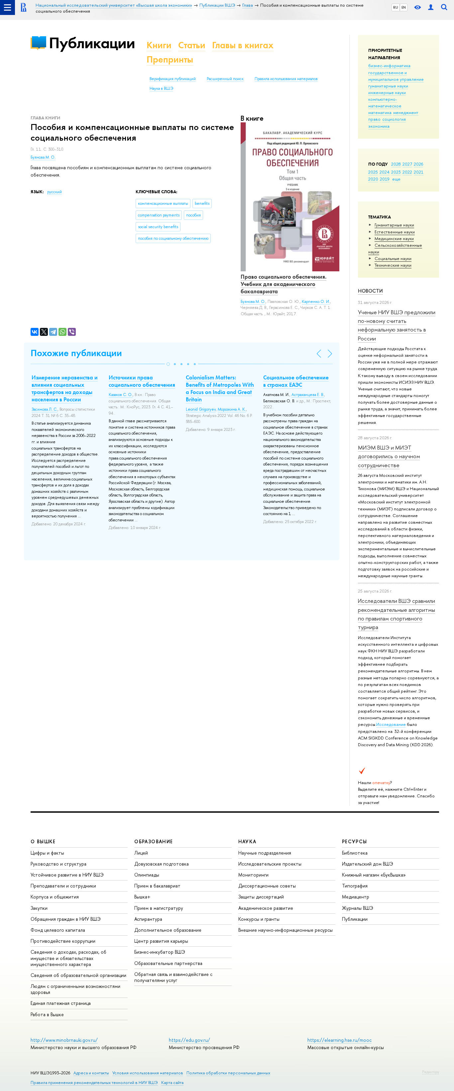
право (374, 119)
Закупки (39, 908)
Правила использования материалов (286, 78)
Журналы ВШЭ (357, 908)
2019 (385, 179)
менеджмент (405, 112)
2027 (407, 164)
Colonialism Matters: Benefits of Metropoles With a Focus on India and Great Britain (220, 388)
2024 (385, 172)
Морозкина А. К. (232, 409)
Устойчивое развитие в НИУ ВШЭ (67, 875)
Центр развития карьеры (161, 941)
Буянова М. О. (43, 157)
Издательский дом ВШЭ (367, 864)
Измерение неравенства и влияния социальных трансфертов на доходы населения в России (65, 388)
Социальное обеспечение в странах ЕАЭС (296, 381)
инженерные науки (387, 92)
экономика (379, 126)
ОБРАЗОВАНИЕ (153, 841)
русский (54, 192)
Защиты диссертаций (261, 896)
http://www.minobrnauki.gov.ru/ (64, 1040)
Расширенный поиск (225, 78)
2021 (418, 172)
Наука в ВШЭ (161, 88)
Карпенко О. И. (316, 301)
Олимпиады (146, 875)
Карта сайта (172, 1082)
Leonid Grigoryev (201, 409)
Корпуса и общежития (55, 896)
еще (396, 179)
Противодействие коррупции (63, 941)
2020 (373, 179)
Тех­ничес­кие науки (393, 265)
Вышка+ (142, 896)
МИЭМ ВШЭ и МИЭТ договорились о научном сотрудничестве (389, 456)
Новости (370, 290)
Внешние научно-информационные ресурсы (285, 930)
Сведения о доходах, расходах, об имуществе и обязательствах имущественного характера (68, 958)
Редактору (430, 1071)
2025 (373, 172)
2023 (396, 172)
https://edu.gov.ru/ (189, 1040)
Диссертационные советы (267, 886)
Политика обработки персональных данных (228, 1073)
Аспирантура (148, 919)
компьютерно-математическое (384, 102)
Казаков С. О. (121, 394)
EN (403, 7)
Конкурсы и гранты (259, 919)
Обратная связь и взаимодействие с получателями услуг (173, 977)
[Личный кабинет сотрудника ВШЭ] (431, 7)
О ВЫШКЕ (43, 841)
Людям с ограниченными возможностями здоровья (75, 989)
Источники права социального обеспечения (142, 381)
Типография (355, 886)
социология (394, 119)
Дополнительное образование (167, 930)
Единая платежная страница (61, 1003)
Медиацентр (355, 896)
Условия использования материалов (147, 1073)
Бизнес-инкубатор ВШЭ (159, 952)
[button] (168, 364)
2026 (418, 164)
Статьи (191, 45)
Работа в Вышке (47, 1014)
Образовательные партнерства (168, 963)
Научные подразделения (264, 853)
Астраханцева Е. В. (307, 394)
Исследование (391, 724)
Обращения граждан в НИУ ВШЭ (66, 919)
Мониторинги (253, 875)
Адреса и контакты (91, 1073)
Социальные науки (393, 258)
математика (380, 112)
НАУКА (247, 841)
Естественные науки (395, 232)
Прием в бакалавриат (157, 886)
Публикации (92, 43)
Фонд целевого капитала (58, 930)
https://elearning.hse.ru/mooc (339, 1040)
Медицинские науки (394, 238)
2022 (407, 172)
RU (395, 7)
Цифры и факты (47, 853)
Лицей (141, 853)
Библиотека (355, 853)
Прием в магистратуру (158, 908)
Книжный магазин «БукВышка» (374, 875)
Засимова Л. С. (44, 409)
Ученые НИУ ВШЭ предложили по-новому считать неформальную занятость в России (396, 325)
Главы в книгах (243, 45)
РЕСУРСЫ (354, 841)
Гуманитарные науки (394, 225)
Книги (159, 45)
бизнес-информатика (389, 65)
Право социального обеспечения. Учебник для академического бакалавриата (283, 284)
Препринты (170, 59)
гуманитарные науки (388, 86)
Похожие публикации (76, 353)
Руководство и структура (58, 864)
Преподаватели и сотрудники (63, 886)
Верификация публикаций (173, 78)
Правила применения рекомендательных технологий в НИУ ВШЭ (94, 1082)
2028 (396, 164)
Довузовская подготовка (161, 864)
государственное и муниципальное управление (396, 75)
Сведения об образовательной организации (78, 975)
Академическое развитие (265, 908)
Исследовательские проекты (269, 864)
